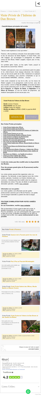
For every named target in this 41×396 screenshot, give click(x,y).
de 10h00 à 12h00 (12, 309)
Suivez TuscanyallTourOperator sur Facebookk (13, 369)
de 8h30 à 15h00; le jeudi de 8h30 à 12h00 (18, 337)
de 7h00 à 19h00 (12, 255)
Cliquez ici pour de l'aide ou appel (29, 347)
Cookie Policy (38, 394)
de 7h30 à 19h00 (12, 280)
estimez (32, 117)
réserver (16, 117)
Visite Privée (18, 261)
